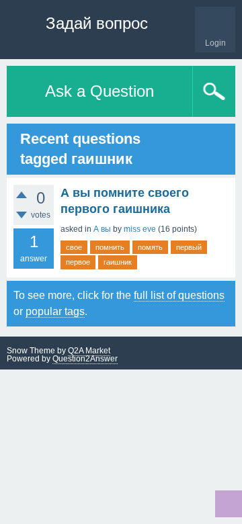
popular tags (55, 311)
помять (150, 247)
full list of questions (179, 295)
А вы (102, 229)
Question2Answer (85, 358)
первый (189, 247)
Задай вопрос (97, 23)
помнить (109, 247)
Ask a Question (99, 91)
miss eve (140, 229)
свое (74, 247)
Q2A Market (89, 350)
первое (78, 262)
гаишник (118, 262)
